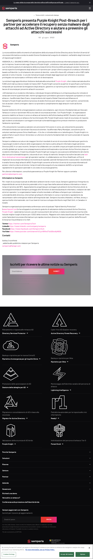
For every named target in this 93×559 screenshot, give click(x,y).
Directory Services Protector (14, 333)
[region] (46, 551)
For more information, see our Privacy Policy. (40, 550)
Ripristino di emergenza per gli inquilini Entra (20, 359)
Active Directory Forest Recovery (64, 333)
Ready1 (54, 418)
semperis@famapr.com (11, 246)
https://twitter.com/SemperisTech (22, 224)
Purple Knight (60, 81)
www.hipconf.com (10, 209)
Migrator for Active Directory (13, 418)
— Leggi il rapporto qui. (47, 2)
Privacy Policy (54, 278)
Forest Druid (56, 444)
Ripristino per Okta (58, 362)
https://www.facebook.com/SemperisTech (27, 229)
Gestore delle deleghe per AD (14, 387)
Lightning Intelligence (60, 390)
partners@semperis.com (12, 174)
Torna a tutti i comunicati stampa (47, 15)
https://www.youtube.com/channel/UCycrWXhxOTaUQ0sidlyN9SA (35, 231)
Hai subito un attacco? (11, 498)
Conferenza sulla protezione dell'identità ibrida (20, 502)
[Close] (89, 547)
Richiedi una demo (9, 493)
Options (82, 554)
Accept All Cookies (67, 554)
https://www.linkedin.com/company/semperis (27, 226)
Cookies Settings (8, 554)
